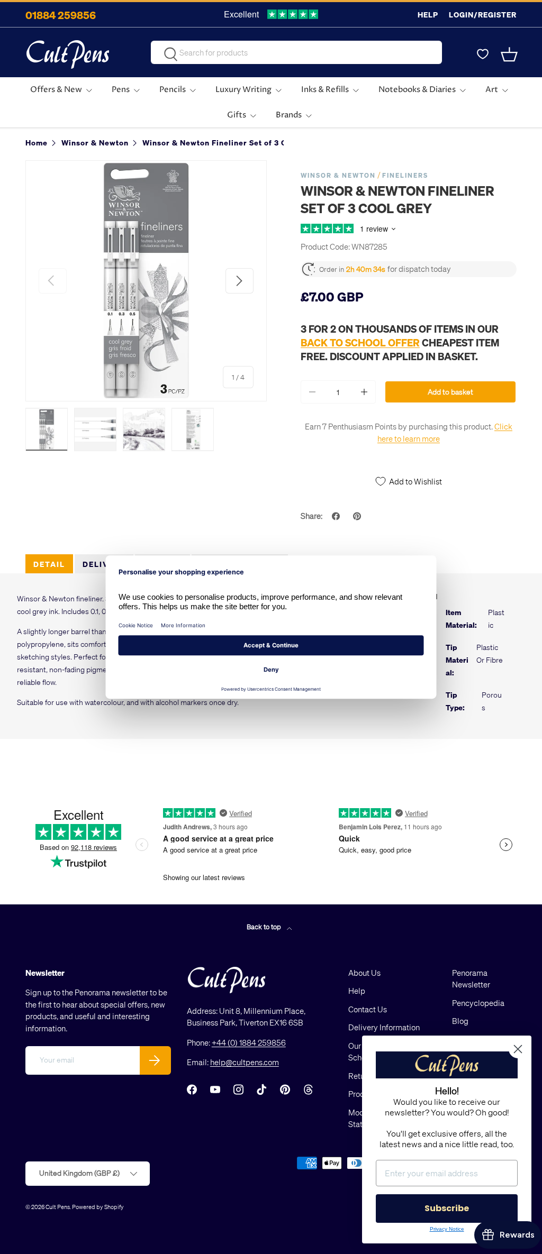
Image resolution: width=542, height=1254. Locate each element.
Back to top (265, 926)
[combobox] (296, 52)
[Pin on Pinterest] (358, 516)
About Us (364, 972)
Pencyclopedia (478, 1002)
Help (428, 14)
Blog (460, 1020)
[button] (510, 54)
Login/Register (483, 14)
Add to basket (450, 391)
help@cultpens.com (244, 1062)
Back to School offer (360, 342)
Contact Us (367, 1009)
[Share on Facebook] (337, 516)
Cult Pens (58, 1207)
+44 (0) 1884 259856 (249, 1042)
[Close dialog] (518, 1049)
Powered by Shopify (98, 1207)
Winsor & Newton (338, 175)
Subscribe (446, 1208)
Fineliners (405, 175)
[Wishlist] (482, 54)
